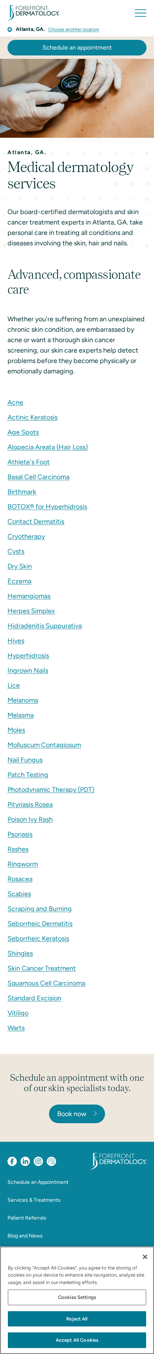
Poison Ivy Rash (30, 819)
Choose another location (73, 29)
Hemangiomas (28, 596)
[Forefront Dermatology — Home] (33, 13)
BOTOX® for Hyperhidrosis (47, 507)
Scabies (19, 894)
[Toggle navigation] (141, 13)
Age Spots (23, 432)
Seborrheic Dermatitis (40, 924)
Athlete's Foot (28, 462)
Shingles (20, 953)
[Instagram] (38, 1161)
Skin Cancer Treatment (41, 968)
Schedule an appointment (77, 47)
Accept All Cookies (77, 1340)
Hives (15, 641)
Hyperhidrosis (28, 655)
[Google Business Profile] (51, 1161)
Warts (16, 1028)
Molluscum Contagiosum (44, 745)
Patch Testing (27, 775)
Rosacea (20, 879)
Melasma (20, 715)
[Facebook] (12, 1161)
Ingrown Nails (27, 670)
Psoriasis (20, 834)
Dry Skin (19, 566)
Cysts (15, 551)
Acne (15, 402)
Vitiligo (17, 1013)
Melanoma (22, 700)
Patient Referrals (26, 1218)
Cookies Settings (77, 1297)
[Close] (145, 1257)
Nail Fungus (25, 760)
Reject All (76, 1319)
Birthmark (21, 492)
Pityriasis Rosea (30, 804)
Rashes (17, 849)
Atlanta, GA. (30, 29)
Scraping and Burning (39, 909)
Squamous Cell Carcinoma (46, 983)
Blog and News (25, 1236)
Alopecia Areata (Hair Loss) (47, 447)
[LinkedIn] (25, 1161)
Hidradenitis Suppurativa (44, 626)
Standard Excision (34, 998)
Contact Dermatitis (35, 521)
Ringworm (22, 864)
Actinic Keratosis (32, 417)
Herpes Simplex (31, 611)
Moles (16, 730)
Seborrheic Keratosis (38, 938)
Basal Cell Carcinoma (38, 477)
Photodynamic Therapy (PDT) (50, 790)
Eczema (19, 581)
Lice (13, 685)
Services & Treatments (34, 1200)
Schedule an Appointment (37, 1182)
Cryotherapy (26, 536)
